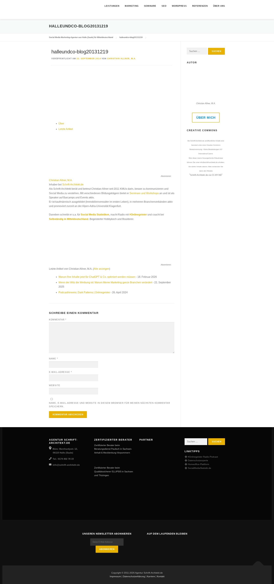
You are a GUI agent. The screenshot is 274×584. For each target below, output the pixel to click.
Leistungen (111, 6)
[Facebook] (149, 540)
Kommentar (57, 319)
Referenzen (200, 6)
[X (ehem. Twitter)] (176, 540)
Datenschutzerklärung (134, 576)
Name (53, 358)
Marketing (132, 6)
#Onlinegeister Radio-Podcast (203, 457)
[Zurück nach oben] (258, 565)
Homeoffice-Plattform (198, 464)
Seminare (150, 6)
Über (61, 123)
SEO (164, 6)
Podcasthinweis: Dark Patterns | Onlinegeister (84, 292)
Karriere (151, 576)
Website (54, 385)
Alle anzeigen (101, 268)
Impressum (115, 576)
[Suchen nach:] (197, 51)
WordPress (179, 6)
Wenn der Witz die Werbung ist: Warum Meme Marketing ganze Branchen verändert (105, 282)
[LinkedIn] (167, 540)
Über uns (219, 6)
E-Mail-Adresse (60, 372)
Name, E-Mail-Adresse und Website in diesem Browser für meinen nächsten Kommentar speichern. (109, 405)
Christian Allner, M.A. (121, 59)
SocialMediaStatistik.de (199, 468)
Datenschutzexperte (198, 460)
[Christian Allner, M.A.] (69, 154)
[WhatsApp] (185, 540)
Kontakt (160, 576)
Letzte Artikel (66, 129)
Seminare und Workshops (144, 193)
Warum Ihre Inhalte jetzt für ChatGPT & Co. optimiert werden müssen (97, 277)
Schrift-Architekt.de (73, 184)
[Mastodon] (158, 540)
